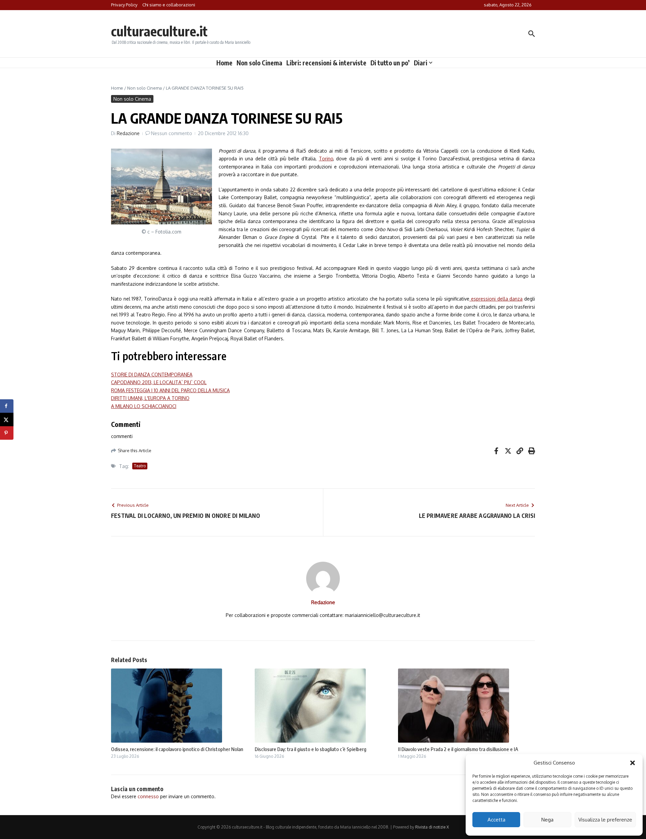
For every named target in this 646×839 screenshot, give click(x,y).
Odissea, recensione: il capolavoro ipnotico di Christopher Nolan (177, 749)
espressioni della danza (496, 299)
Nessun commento (171, 133)
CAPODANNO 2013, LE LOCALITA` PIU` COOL (159, 382)
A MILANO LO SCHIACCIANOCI (143, 406)
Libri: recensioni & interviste (326, 63)
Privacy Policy (124, 4)
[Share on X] (6, 419)
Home (224, 63)
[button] (632, 762)
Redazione (128, 133)
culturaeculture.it (159, 31)
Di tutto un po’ (390, 63)
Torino (326, 158)
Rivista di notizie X (432, 827)
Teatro (140, 465)
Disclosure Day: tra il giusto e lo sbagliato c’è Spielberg (310, 749)
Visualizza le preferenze (605, 819)
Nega (547, 819)
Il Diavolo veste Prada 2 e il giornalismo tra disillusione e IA (458, 749)
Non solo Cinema (259, 63)
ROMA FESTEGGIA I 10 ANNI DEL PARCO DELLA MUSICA (170, 390)
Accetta (496, 819)
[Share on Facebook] (6, 406)
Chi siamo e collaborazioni (168, 4)
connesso (148, 796)
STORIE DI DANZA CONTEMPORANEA (151, 374)
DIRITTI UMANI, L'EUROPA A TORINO (150, 398)
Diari (420, 63)
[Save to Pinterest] (6, 433)
